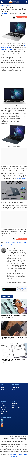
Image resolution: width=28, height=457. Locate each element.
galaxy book (19, 242)
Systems (14, 389)
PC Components (16, 387)
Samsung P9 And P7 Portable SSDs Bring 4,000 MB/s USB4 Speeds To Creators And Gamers (14, 338)
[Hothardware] (14, 2)
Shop (13, 405)
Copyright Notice (22, 454)
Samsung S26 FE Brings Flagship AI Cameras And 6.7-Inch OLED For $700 (13, 316)
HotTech (3, 413)
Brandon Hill (11, 249)
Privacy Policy (4, 411)
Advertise (3, 405)
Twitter (5, 420)
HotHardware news (21, 289)
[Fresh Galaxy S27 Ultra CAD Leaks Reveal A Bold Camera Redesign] (14, 350)
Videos (14, 397)
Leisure (14, 395)
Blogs (2, 393)
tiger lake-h (7, 244)
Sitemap (3, 397)
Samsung (6, 242)
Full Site (3, 395)
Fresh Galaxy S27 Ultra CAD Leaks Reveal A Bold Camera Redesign (13, 360)
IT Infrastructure (16, 393)
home (2, 5)
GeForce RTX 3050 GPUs (7, 49)
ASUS (18, 178)
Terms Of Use (14, 456)
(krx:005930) (12, 242)
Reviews (3, 389)
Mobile (13, 391)
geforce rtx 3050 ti (15, 244)
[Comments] (14, 17)
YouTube (5, 424)
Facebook (5, 422)
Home (2, 387)
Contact (3, 409)
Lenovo (24, 178)
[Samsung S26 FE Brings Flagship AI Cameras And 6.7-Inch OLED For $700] (14, 306)
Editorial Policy (16, 407)
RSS (4, 426)
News (8, 5)
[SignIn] (3, 2)
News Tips (3, 407)
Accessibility (15, 403)
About (2, 403)
